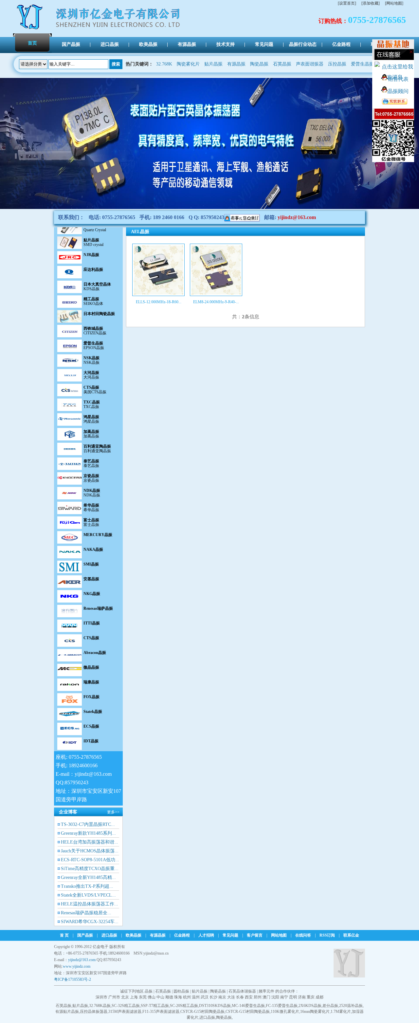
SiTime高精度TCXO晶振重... (89, 868)
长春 (240, 997)
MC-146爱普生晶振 (248, 1005)
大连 (231, 997)
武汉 (205, 997)
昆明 (293, 997)
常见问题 (230, 935)
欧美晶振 (133, 935)
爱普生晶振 (362, 64)
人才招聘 (206, 935)
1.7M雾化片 (341, 1011)
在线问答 (303, 935)
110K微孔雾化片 (285, 1011)
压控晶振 (337, 64)
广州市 (114, 997)
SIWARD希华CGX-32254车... (89, 921)
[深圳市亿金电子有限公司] (30, 29)
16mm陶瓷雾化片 (315, 1011)
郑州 (258, 997)
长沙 (213, 997)
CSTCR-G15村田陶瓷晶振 (202, 1011)
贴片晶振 (213, 64)
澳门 (266, 997)
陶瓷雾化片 (188, 64)
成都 (319, 997)
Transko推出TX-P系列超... (87, 886)
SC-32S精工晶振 (126, 1005)
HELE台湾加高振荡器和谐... (89, 842)
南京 (222, 997)
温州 (196, 997)
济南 (302, 997)
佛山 (151, 997)
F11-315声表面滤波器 (160, 1011)
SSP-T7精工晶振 (155, 1005)
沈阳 (275, 997)
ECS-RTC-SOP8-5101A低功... (90, 859)
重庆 (311, 997)
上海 (134, 997)
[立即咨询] (242, 217)
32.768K (164, 64)
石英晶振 (282, 64)
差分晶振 (330, 1005)
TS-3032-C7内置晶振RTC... (88, 824)
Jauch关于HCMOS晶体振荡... (89, 850)
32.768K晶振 (100, 1005)
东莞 (143, 997)
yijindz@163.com (297, 217)
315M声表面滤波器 (124, 1011)
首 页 (64, 935)
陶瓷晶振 (259, 64)
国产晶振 (85, 935)
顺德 (169, 997)
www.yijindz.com (76, 966)
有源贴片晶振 (67, 1011)
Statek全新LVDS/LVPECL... (88, 895)
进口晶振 (109, 935)
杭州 (187, 997)
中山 (160, 997)
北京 (125, 997)
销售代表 (398, 79)
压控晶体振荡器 (93, 1011)
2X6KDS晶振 (310, 1005)
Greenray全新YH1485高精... (88, 877)
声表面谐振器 (309, 64)
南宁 (284, 997)
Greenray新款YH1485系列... (88, 833)
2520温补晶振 (351, 1005)
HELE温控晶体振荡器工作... (89, 904)
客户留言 (255, 935)
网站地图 (279, 935)
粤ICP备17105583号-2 (72, 979)
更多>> (113, 812)
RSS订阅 (327, 935)
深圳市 (101, 997)
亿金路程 (182, 935)
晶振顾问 (398, 91)
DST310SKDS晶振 (215, 1005)
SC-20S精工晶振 (184, 1005)
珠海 (178, 997)
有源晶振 (236, 64)
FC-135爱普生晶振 (282, 1005)
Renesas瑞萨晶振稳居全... (86, 912)
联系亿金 (351, 935)
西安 (249, 997)
